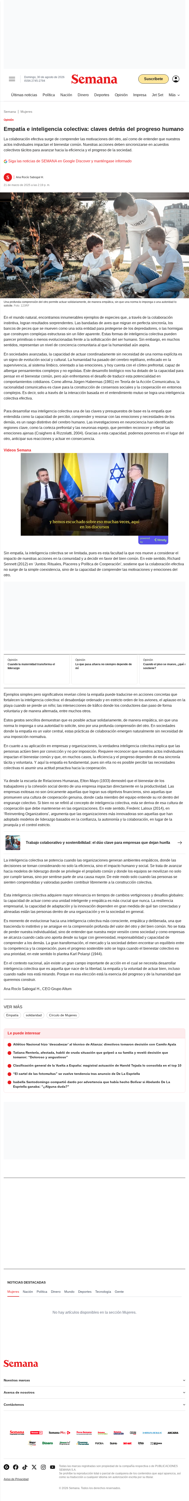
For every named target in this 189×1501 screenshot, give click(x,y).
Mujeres (26, 111)
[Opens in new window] (15, 1467)
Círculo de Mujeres (63, 1015)
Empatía (12, 1015)
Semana (10, 111)
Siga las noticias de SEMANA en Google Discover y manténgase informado (70, 161)
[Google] (6, 1467)
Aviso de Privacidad (21, 1479)
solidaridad (34, 1015)
